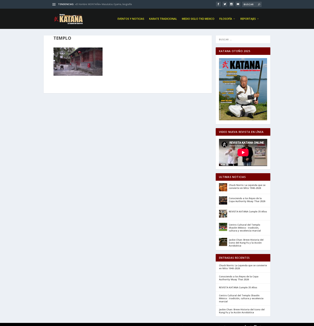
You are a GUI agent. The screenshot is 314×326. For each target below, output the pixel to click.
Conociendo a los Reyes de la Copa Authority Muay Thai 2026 (247, 200)
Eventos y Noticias (131, 19)
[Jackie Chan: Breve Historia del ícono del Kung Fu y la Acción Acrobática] (223, 242)
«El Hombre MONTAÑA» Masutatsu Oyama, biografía (103, 4)
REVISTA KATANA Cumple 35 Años (248, 211)
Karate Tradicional (163, 19)
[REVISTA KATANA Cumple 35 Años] (223, 214)
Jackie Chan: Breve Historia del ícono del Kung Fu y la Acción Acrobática (246, 242)
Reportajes (248, 19)
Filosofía (225, 19)
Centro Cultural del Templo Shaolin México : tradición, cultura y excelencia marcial (245, 227)
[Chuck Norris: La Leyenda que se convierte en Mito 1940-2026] (223, 187)
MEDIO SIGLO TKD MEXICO (198, 19)
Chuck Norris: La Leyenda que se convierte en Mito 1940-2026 (247, 186)
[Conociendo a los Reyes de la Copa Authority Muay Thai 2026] (223, 200)
